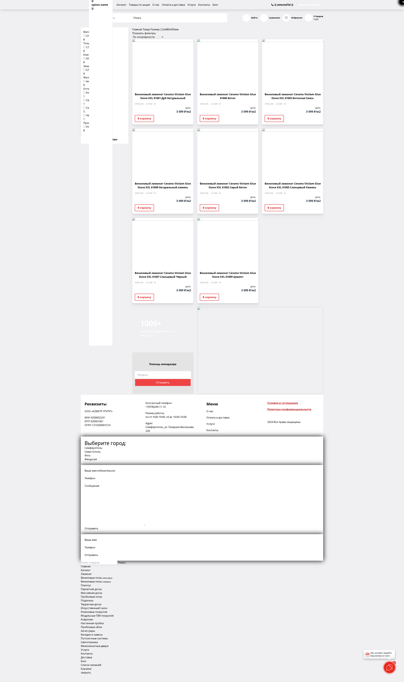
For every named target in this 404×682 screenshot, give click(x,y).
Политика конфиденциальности (289, 409)
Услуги (191, 4)
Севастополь (93, 451)
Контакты (204, 4)
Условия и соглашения (282, 403)
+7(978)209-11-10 (156, 407)
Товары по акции (139, 4)
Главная (137, 29)
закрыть (86, 672)
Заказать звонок (309, 4)
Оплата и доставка (173, 4)
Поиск (137, 18)
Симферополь (93, 448)
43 (87, 58)
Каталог (121, 4)
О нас (155, 4)
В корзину (144, 118)
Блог (215, 4)
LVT (88, 35)
